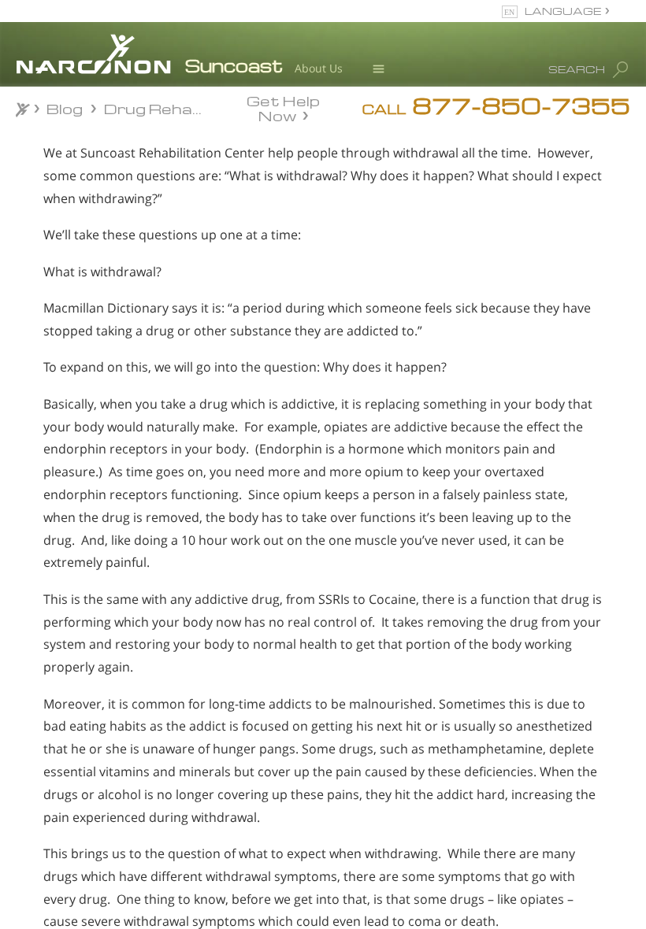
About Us (319, 68)
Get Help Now (283, 107)
